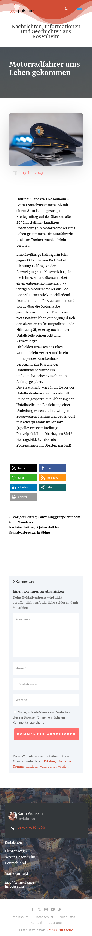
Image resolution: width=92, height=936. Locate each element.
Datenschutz (43, 917)
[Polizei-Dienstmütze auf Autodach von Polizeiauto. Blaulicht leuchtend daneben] (46, 165)
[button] (23, 468)
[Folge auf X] (39, 909)
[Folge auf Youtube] (52, 909)
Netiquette (67, 917)
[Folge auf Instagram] (46, 909)
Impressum (14, 886)
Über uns (55, 923)
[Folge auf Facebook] (32, 909)
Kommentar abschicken (46, 734)
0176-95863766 (31, 827)
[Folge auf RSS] (59, 909)
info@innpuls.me (19, 882)
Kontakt (36, 923)
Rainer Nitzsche (59, 930)
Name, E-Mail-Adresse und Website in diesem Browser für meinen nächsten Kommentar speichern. (42, 717)
